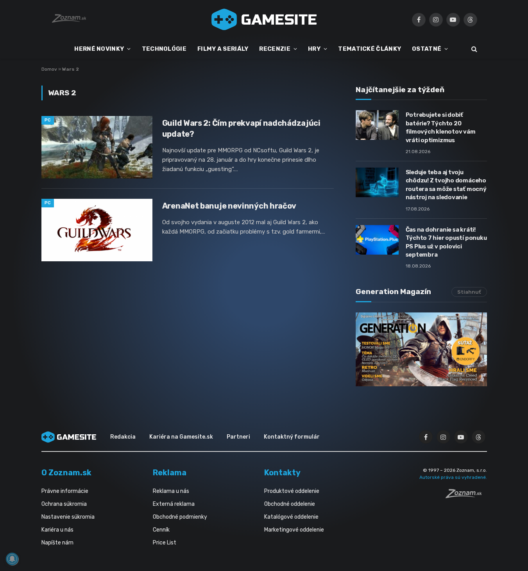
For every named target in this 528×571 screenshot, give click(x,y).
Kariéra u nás (57, 529)
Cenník (161, 529)
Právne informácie (64, 491)
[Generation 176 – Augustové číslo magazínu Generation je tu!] (421, 349)
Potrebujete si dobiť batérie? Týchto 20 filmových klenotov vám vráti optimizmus (441, 127)
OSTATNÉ (426, 48)
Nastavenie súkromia (68, 517)
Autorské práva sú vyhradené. (453, 477)
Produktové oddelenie (291, 491)
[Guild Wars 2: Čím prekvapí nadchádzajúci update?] (96, 147)
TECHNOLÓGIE (164, 48)
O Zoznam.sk (66, 472)
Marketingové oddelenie (294, 529)
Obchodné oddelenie (289, 504)
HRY (314, 48)
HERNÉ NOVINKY (99, 48)
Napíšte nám (57, 542)
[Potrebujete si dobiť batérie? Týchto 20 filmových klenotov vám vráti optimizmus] (377, 125)
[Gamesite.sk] (264, 19)
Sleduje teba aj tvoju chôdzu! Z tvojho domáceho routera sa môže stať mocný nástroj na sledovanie (446, 185)
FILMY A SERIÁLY (223, 48)
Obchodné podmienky (180, 517)
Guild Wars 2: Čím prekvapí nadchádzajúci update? (241, 128)
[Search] (473, 49)
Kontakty (282, 472)
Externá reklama (174, 504)
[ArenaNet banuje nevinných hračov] (96, 230)
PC (48, 120)
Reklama (169, 472)
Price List (164, 542)
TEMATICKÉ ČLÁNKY (369, 48)
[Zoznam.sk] (466, 496)
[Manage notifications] (12, 559)
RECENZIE (274, 48)
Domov (49, 69)
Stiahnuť (469, 292)
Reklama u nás (171, 491)
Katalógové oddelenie (291, 517)
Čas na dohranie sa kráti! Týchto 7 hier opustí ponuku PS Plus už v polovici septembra (446, 242)
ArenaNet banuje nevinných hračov (229, 206)
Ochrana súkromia (64, 504)
